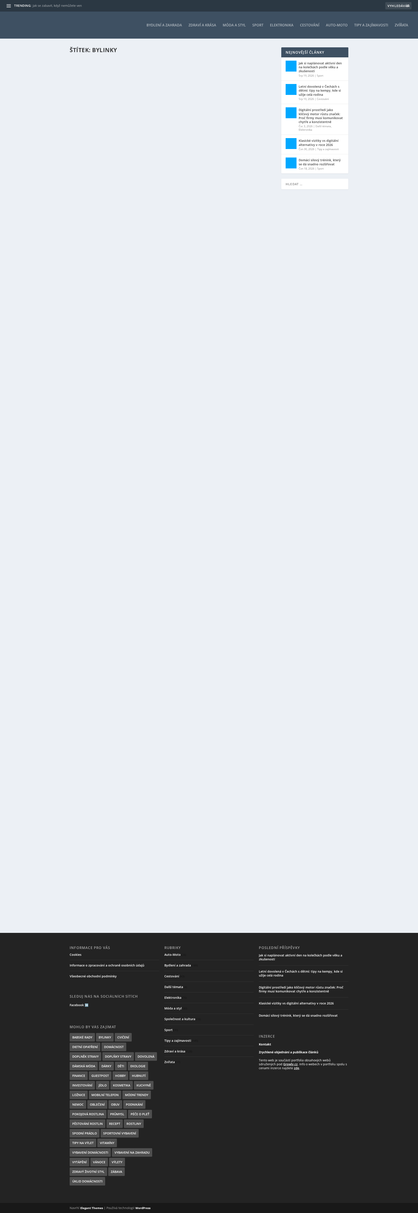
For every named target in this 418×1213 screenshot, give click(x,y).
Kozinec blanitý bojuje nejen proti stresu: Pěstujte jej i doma (136, 326)
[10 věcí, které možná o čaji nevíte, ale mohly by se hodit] (173, 617)
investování (82, 1085)
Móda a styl (234, 25)
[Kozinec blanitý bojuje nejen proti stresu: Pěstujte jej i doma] (166, 303)
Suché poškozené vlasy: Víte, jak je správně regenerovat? (132, 799)
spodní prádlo (84, 1133)
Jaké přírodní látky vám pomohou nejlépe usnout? (126, 722)
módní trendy (136, 1095)
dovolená (146, 1056)
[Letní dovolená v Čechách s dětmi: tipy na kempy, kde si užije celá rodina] (291, 89)
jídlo (103, 1085)
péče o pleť (140, 1114)
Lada (85, 333)
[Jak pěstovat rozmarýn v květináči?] (141, 149)
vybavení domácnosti (90, 1152)
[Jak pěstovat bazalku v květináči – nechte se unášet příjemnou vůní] (156, 226)
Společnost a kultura (179, 1019)
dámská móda (83, 1066)
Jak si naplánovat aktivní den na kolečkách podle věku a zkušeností (320, 67)
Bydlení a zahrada (164, 25)
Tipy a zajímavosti (371, 25)
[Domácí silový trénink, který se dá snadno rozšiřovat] (291, 163)
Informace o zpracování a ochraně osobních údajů (107, 965)
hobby (120, 1076)
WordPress (142, 1208)
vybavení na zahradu (132, 1152)
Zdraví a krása (202, 25)
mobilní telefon (105, 1095)
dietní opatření (85, 1047)
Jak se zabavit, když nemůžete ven (57, 5)
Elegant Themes (91, 1208)
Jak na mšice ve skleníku (98, 881)
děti (121, 1066)
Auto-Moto (337, 25)
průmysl (117, 1114)
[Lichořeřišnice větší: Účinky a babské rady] (147, 540)
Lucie (85, 102)
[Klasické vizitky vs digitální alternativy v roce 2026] (291, 143)
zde (296, 1068)
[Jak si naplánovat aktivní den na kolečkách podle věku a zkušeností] (291, 66)
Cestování (309, 25)
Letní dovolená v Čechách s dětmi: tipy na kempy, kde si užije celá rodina (320, 90)
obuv (115, 1104)
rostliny (133, 1124)
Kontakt (265, 1044)
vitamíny (107, 1143)
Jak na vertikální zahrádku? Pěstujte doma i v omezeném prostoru (142, 95)
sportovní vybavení (119, 1133)
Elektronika (281, 25)
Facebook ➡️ (79, 1005)
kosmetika (121, 1085)
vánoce (99, 1162)
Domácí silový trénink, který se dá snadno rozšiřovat (320, 162)
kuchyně (144, 1085)
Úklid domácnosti (87, 1181)
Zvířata (401, 25)
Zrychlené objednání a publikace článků (288, 1052)
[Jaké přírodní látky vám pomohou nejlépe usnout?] (170, 699)
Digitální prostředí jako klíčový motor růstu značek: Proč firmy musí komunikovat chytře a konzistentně (321, 116)
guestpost (100, 1076)
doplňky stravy (118, 1056)
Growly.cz (290, 1064)
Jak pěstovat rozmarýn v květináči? (110, 172)
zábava (116, 1172)
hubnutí (139, 1076)
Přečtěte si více (89, 119)
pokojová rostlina (88, 1114)
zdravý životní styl (88, 1172)
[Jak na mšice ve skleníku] (173, 858)
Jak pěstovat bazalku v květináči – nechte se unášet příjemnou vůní (142, 249)
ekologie (137, 1066)
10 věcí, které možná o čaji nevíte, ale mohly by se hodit (131, 639)
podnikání (134, 1104)
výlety (117, 1162)
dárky (106, 1066)
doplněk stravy (85, 1056)
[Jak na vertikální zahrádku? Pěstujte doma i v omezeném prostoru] (171, 72)
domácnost (114, 1047)
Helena (86, 487)
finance (78, 1076)
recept (114, 1124)
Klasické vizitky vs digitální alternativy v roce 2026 (319, 143)
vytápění (79, 1162)
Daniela (86, 179)
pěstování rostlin (87, 1124)
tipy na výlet (83, 1143)
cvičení (123, 1037)
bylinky (105, 1037)
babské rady (82, 1037)
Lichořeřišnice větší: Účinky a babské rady (117, 562)
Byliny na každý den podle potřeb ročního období (126, 480)
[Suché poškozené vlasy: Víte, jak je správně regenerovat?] (173, 776)
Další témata (323, 126)
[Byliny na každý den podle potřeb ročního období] (173, 457)
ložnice (78, 1095)
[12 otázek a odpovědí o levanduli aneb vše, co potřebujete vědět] (157, 380)
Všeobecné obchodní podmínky (93, 976)
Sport (257, 25)
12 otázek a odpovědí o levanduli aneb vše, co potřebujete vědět (140, 403)
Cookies (75, 955)
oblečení (97, 1104)
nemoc (78, 1104)
